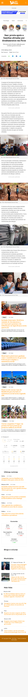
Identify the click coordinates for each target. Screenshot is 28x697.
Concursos (20, 20)
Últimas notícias (11, 472)
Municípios (8, 558)
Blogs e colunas (11, 550)
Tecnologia (6, 20)
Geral (13, 20)
